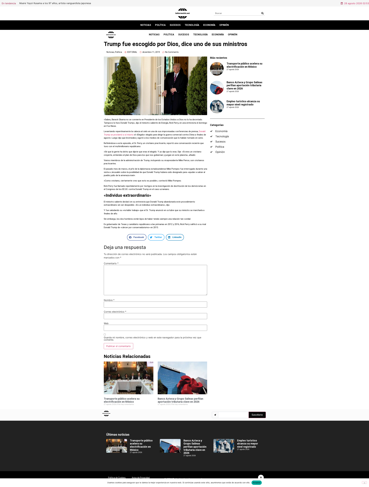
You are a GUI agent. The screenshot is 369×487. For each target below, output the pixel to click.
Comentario (111, 263)
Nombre (109, 300)
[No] (364, 482)
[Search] (262, 13)
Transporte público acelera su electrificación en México (101, 3)
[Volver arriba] (261, 478)
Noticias (145, 25)
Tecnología (192, 25)
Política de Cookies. (117, 477)
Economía (209, 25)
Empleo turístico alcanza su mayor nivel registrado (243, 103)
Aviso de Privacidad (141, 477)
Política (160, 25)
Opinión (224, 25)
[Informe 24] (182, 13)
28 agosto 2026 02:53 (356, 3)
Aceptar (256, 482)
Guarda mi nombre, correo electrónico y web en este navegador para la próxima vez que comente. (152, 338)
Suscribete (257, 414)
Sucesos (175, 25)
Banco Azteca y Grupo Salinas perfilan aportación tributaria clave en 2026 (180, 400)
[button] (136, 237)
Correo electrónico (115, 311)
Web (106, 323)
